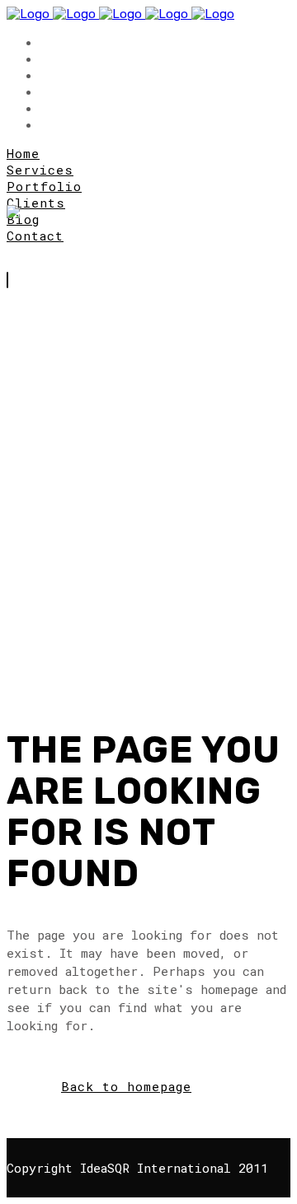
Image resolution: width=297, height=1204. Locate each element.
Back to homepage (126, 1086)
